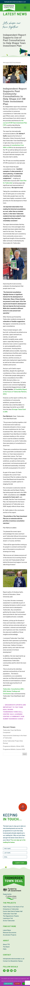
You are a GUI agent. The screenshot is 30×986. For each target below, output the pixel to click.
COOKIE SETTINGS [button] (8, 983)
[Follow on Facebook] (4, 970)
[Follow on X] (8, 970)
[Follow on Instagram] (11, 970)
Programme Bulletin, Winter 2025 (13, 746)
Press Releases (17, 62)
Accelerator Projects (9, 935)
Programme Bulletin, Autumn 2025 (14, 749)
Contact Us (6, 961)
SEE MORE (17, 983)
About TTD (6, 944)
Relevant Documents (9, 932)
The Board (6, 947)
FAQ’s (4, 949)
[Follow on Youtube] (15, 970)
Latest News (7, 930)
